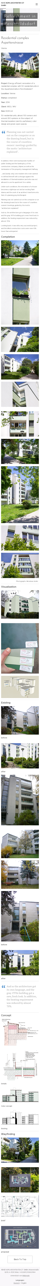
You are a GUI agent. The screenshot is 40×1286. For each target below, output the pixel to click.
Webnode (26, 1276)
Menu (36, 4)
